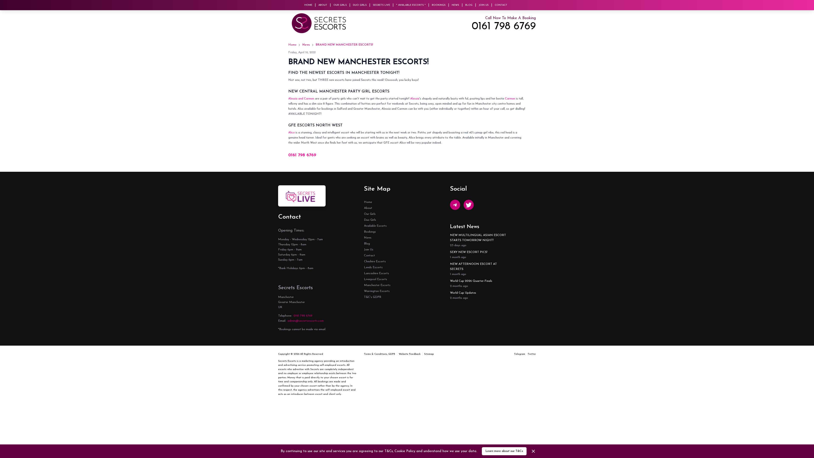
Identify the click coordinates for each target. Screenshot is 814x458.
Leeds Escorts (373, 267)
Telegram (519, 354)
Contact (501, 5)
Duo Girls (360, 5)
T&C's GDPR (372, 297)
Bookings (439, 5)
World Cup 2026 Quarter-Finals (471, 281)
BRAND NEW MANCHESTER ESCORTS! (344, 44)
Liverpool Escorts (375, 279)
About (322, 5)
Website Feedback (410, 354)
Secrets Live (381, 5)
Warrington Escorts (377, 291)
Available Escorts (375, 226)
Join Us (484, 5)
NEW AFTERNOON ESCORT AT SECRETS (473, 267)
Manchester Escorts (377, 285)
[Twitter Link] (469, 205)
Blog (469, 5)
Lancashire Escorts (376, 273)
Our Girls (340, 5)
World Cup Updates (463, 293)
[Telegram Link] (455, 205)
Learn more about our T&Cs (504, 451)
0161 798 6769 (504, 27)
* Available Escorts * (411, 5)
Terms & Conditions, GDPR (379, 354)
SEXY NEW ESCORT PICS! (468, 252)
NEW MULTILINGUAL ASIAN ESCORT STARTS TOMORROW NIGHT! (478, 238)
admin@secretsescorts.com (306, 321)
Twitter (532, 354)
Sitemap (429, 354)
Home (308, 5)
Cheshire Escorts (375, 261)
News (455, 5)
